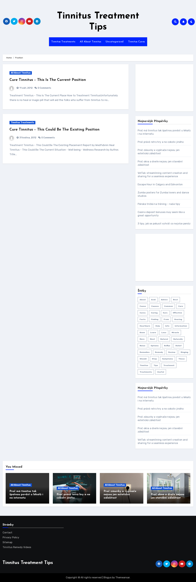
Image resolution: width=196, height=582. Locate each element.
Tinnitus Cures (136, 42)
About (143, 300)
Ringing (184, 352)
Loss (163, 332)
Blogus (107, 577)
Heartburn (145, 326)
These (181, 359)
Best (175, 300)
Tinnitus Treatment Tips (28, 562)
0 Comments (44, 88)
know (142, 332)
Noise (142, 346)
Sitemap (7, 542)
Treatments (146, 372)
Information (181, 326)
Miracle (175, 332)
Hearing (178, 319)
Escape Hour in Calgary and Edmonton (160, 184)
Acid (153, 300)
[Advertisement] (161, 88)
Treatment (168, 365)
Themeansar (122, 577)
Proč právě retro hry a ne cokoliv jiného (161, 141)
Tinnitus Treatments (63, 42)
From (166, 319)
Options (155, 346)
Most (152, 339)
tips (156, 365)
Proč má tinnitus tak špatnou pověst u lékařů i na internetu (26, 494)
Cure (180, 306)
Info (167, 326)
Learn (153, 332)
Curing (154, 313)
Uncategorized (115, 42)
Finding (154, 319)
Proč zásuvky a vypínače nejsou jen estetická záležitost (120, 494)
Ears (165, 313)
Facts (143, 319)
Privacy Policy (11, 537)
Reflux (167, 346)
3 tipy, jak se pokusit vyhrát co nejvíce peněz (164, 223)
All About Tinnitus (90, 42)
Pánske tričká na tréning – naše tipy (159, 204)
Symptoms (167, 359)
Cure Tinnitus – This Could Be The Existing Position (54, 129)
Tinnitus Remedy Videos (17, 547)
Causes (155, 306)
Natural (164, 339)
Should (143, 359)
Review (171, 352)
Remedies (145, 352)
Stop (154, 359)
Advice (164, 300)
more (142, 339)
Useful (160, 372)
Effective (177, 313)
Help (157, 326)
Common (168, 306)
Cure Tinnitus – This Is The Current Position (47, 80)
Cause (143, 306)
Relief (178, 346)
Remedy (159, 352)
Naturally (178, 339)
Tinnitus (144, 365)
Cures (143, 313)
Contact (7, 532)
